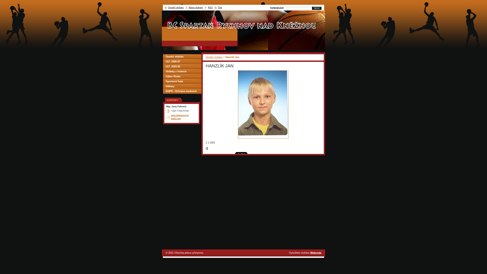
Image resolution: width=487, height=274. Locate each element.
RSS (210, 7)
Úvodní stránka (214, 57)
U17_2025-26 (173, 66)
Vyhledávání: (277, 8)
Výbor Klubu (173, 76)
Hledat (317, 8)
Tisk (220, 7)
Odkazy (170, 86)
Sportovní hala (174, 81)
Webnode (315, 252)
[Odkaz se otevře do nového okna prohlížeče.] (263, 138)
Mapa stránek (196, 7)
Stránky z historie (176, 71)
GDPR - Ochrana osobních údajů (181, 92)
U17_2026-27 (173, 61)
